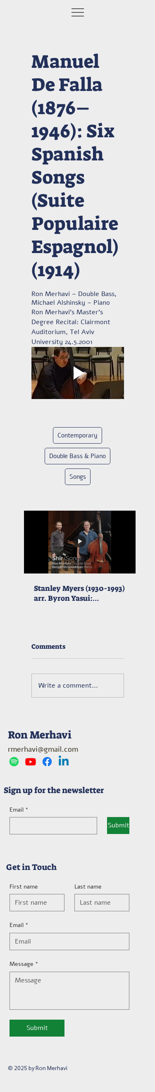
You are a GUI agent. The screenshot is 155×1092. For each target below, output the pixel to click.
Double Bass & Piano (77, 456)
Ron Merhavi (40, 735)
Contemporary (77, 435)
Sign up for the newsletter (54, 790)
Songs (77, 477)
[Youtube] (30, 761)
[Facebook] (47, 761)
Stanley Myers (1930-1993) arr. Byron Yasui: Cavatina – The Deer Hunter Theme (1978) (79, 593)
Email (19, 810)
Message (24, 964)
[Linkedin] (63, 761)
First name (24, 887)
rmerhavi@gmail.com (43, 749)
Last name (88, 887)
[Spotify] (14, 761)
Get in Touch (31, 867)
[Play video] (77, 373)
